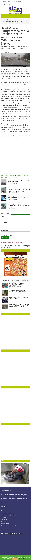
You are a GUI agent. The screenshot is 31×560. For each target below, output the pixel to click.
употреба (19, 175)
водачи (26, 175)
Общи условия (5, 523)
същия (27, 174)
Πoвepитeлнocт (5, 521)
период (12, 175)
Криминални (22, 19)
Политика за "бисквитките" (8, 526)
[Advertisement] (15, 153)
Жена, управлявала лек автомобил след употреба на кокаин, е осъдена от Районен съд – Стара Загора (19, 189)
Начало (4, 1)
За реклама (4, 519)
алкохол (13, 174)
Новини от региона (12, 19)
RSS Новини (3, 502)
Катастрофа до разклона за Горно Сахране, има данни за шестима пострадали (19, 205)
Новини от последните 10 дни (9, 515)
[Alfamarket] (15, 264)
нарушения (4, 175)
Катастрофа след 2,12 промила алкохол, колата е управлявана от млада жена (19, 196)
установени (13, 177)
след (8, 174)
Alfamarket (8, 4)
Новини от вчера (5, 513)
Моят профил (11, 1)
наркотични (4, 177)
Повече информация (22, 558)
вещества (21, 174)
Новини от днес (5, 510)
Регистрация (4, 517)
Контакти (18, 1)
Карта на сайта (5, 528)
